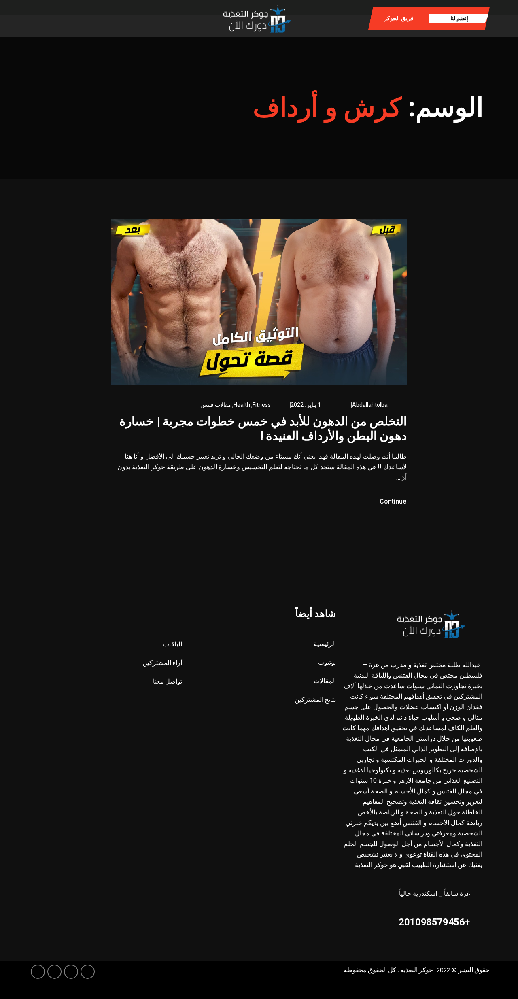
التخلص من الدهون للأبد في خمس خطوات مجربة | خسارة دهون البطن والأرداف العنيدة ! (263, 428)
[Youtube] (38, 972)
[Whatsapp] (107, 17)
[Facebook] (119, 17)
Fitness (262, 405)
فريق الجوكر (399, 18)
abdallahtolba (370, 405)
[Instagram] (94, 17)
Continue (392, 501)
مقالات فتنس (215, 405)
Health (242, 405)
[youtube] (82, 17)
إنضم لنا (459, 18)
